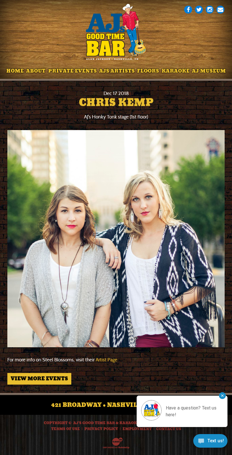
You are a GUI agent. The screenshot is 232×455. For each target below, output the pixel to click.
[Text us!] (210, 443)
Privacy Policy (101, 429)
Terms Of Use (65, 429)
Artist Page (106, 360)
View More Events (39, 379)
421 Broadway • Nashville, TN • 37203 (116, 404)
